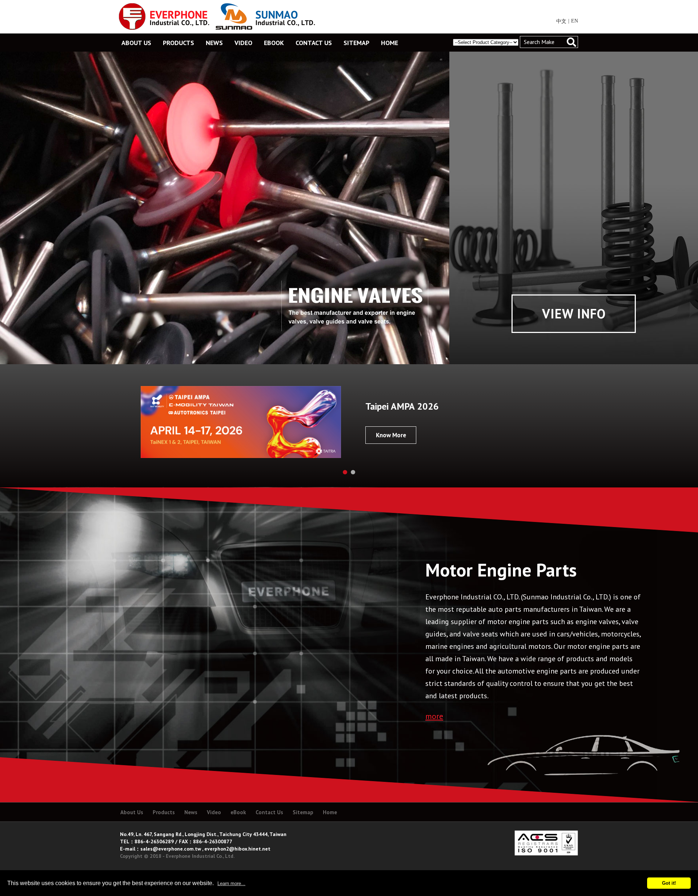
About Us (131, 812)
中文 (561, 21)
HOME (389, 43)
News (190, 812)
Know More (391, 435)
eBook (238, 812)
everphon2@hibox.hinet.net (237, 848)
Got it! (669, 883)
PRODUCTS (178, 43)
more (434, 716)
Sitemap (303, 812)
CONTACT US (314, 43)
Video (214, 812)
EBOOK (274, 43)
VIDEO (243, 43)
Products (164, 812)
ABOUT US (136, 43)
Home (330, 812)
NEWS (214, 43)
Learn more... (231, 883)
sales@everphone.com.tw (170, 848)
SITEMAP (356, 43)
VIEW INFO (574, 313)
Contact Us (269, 812)
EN (574, 21)
